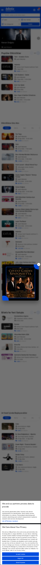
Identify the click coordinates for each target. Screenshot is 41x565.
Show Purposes (20, 562)
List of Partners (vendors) (10, 521)
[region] (20, 533)
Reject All (20, 558)
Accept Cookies (20, 554)
